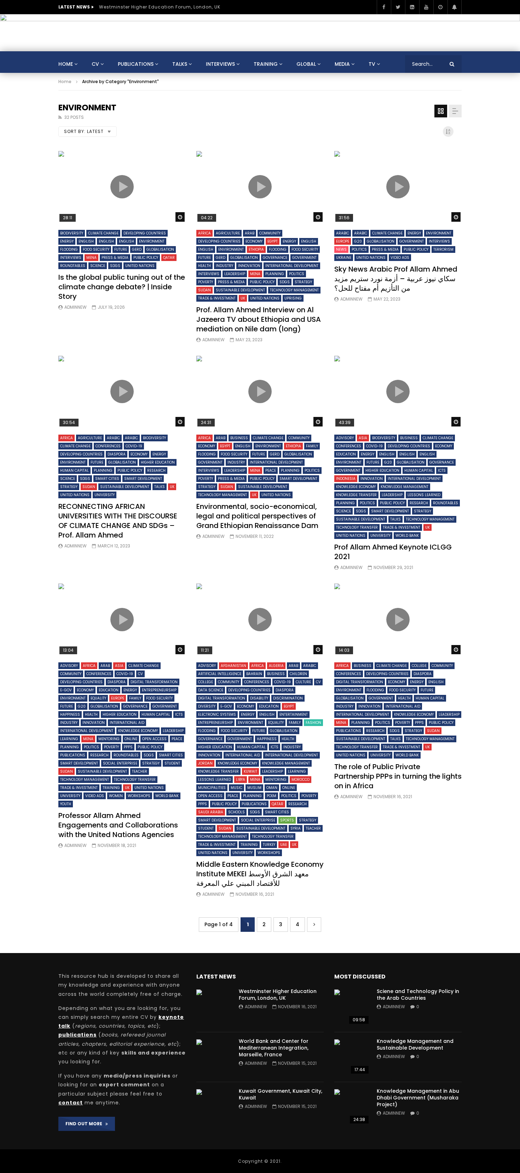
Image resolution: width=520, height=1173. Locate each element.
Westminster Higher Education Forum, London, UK (159, 7)
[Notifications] (454, 7)
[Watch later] (440, 7)
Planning (274, 274)
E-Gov (66, 690)
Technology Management (294, 290)
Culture (303, 682)
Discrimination (288, 698)
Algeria (276, 665)
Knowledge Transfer (356, 495)
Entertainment (293, 714)
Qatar (169, 257)
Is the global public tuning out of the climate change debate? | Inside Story (121, 286)
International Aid (127, 722)
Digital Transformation (154, 682)
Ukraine (343, 257)
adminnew (75, 307)
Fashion (313, 722)
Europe (342, 241)
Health (204, 265)
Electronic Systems (217, 714)
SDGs (115, 265)
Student (172, 763)
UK (243, 298)
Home (65, 64)
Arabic (342, 233)
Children (298, 673)
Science (97, 265)
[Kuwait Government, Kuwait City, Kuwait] (214, 1107)
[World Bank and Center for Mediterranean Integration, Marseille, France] (214, 1057)
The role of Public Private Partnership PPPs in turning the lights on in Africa (398, 776)
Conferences (108, 446)
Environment (151, 241)
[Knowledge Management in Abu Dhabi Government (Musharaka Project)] (352, 1107)
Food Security (96, 249)
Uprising (293, 298)
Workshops (139, 796)
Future (120, 249)
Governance (275, 257)
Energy (67, 241)
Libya (240, 779)
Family (312, 446)
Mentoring (109, 739)
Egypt (272, 241)
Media (342, 64)
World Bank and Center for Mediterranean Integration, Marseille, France (273, 1048)
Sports (287, 820)
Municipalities (212, 787)
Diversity (206, 706)
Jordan (205, 763)
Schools (236, 812)
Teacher (139, 771)
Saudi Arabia (210, 812)
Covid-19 (134, 446)
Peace (270, 470)
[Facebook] (384, 7)
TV (372, 64)
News (341, 249)
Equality (98, 698)
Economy (253, 241)
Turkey (269, 844)
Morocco (300, 779)
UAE (283, 844)
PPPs (128, 747)
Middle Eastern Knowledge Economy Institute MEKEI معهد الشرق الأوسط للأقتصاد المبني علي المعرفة (260, 873)
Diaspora (117, 454)
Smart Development (143, 478)
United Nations (140, 265)
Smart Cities (107, 478)
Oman (271, 787)
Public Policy (145, 257)
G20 (358, 241)
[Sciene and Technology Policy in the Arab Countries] (352, 1007)
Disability (259, 698)
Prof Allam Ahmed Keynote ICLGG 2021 (393, 552)
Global (306, 64)
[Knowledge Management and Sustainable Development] (352, 1057)
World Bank (407, 535)
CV (95, 64)
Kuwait (250, 771)
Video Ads (400, 257)
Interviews (220, 64)
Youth (65, 804)
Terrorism (443, 249)
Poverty (205, 282)
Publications (136, 64)
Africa (204, 233)
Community (270, 233)
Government (304, 257)
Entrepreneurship (159, 690)
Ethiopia (256, 249)
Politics (296, 274)
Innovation (249, 265)
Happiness (70, 714)
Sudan (204, 290)
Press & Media (115, 257)
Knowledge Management (404, 486)
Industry (224, 265)
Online (131, 739)
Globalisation (160, 249)
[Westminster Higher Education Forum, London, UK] (214, 1007)
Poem (271, 796)
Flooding (69, 249)
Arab (249, 233)
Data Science (210, 690)
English (86, 241)
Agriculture (228, 233)
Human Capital (74, 470)
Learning (69, 739)
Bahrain (254, 673)
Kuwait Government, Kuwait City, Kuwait (280, 1094)
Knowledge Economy (356, 486)
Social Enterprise (120, 763)
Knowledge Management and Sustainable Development (415, 1044)
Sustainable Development (240, 290)
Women (116, 796)
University (104, 495)
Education (346, 454)
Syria (295, 828)
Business (239, 438)
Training (266, 64)
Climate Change (103, 233)
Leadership (234, 274)
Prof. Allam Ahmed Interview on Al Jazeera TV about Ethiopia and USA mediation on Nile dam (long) (258, 319)
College (205, 682)
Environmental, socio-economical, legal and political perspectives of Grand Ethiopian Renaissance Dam (257, 515)
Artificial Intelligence (219, 673)
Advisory (345, 438)
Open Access (154, 739)
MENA (91, 257)
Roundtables (72, 265)
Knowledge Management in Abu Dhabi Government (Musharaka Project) (418, 1097)
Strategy (303, 282)
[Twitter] (398, 7)
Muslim (254, 787)
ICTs (442, 470)
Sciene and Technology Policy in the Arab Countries (418, 994)
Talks (179, 64)
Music (236, 787)
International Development (291, 265)
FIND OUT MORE (85, 1124)
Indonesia (346, 478)
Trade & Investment (217, 298)
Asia (363, 438)
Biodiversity (71, 233)
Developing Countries (144, 233)
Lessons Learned (424, 495)
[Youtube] (426, 7)
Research (156, 470)
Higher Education (158, 462)
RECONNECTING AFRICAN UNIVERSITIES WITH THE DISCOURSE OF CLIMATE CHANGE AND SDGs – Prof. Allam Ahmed (117, 520)
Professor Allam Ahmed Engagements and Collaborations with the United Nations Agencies (118, 825)
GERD (136, 249)
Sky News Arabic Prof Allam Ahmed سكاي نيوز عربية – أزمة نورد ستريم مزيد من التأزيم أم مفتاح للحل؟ (395, 278)
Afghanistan (233, 665)
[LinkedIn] (412, 7)
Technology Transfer (357, 527)
